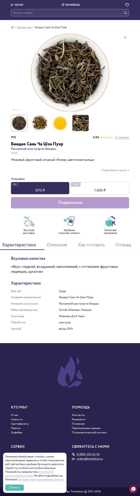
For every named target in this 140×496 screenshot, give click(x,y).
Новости (16, 419)
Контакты (78, 415)
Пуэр (62, 291)
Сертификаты (20, 423)
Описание (57, 245)
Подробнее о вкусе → (115, 170)
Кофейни (16, 432)
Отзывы (123, 245)
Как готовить (91, 245)
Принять (14, 487)
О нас (14, 415)
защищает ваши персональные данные (40, 479)
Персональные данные (86, 428)
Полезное (78, 423)
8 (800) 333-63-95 (88, 454)
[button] (17, 4)
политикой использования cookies (29, 474)
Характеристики (19, 245)
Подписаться (70, 203)
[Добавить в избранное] (125, 37)
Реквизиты (78, 419)
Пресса (15, 428)
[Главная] (12, 27)
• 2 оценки (121, 137)
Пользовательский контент (89, 432)
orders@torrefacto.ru (89, 458)
